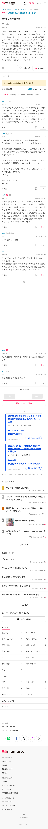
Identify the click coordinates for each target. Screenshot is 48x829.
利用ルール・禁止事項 (8, 726)
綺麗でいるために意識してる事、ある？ (22, 13)
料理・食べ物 (30, 645)
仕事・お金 (30, 657)
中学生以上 (6, 694)
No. (3, 101)
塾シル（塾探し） (7, 809)
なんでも (5, 633)
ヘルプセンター (6, 761)
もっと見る (24, 544)
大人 (3, 670)
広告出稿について (7, 769)
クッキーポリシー (7, 789)
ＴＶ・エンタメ (7, 639)
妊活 (3, 682)
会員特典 (4, 765)
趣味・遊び (6, 664)
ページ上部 (24, 817)
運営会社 (4, 772)
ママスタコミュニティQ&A (10, 730)
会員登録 (31, 3)
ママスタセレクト (7, 801)
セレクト (5, 706)
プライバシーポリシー (8, 785)
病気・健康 (6, 651)
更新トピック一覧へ (24, 403)
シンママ (29, 694)
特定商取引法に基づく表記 (10, 793)
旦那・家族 (6, 645)
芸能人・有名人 (31, 639)
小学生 (28, 688)
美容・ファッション (33, 651)
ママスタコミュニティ (8, 805)
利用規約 (4, 781)
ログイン (39, 3)
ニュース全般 (30, 633)
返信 (5, 127)
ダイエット (6, 657)
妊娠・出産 (30, 682)
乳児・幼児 (6, 688)
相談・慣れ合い (31, 664)
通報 (3, 68)
